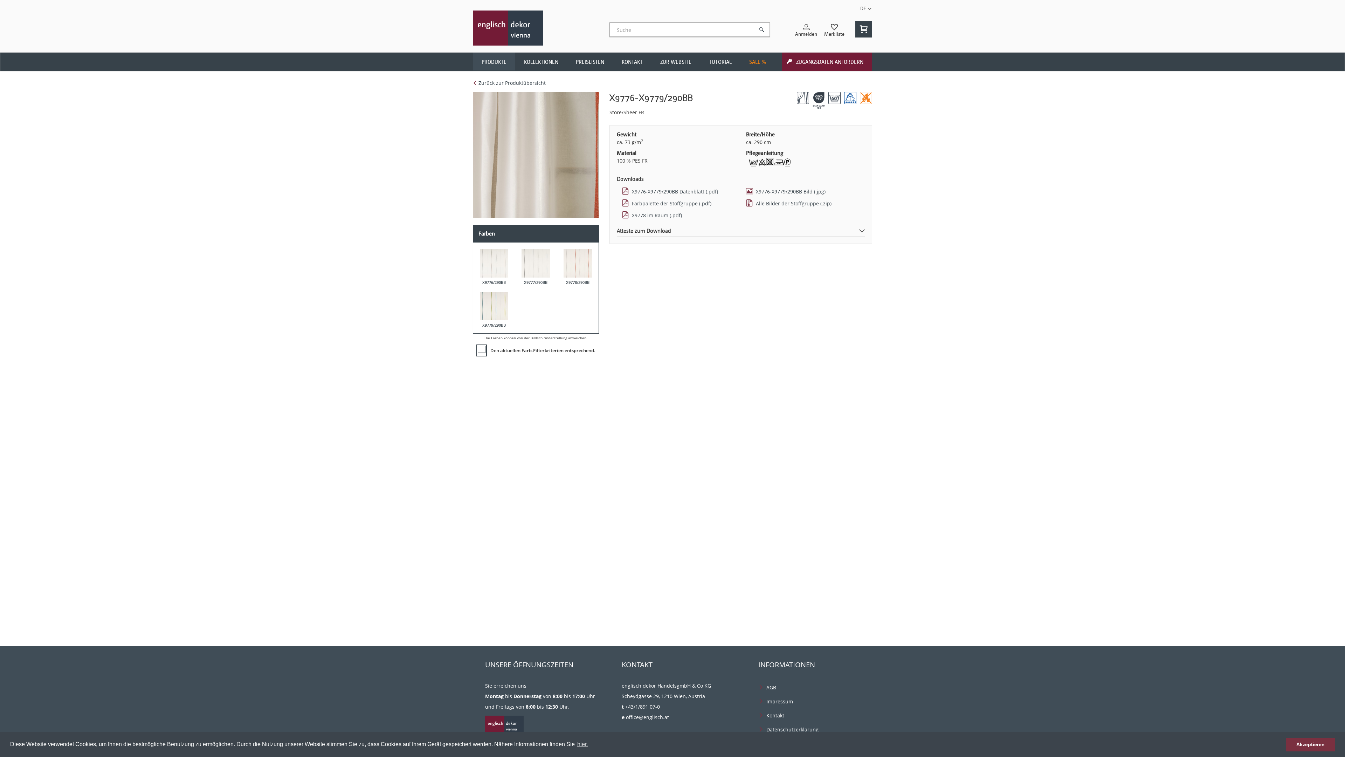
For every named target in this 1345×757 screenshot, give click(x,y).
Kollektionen (541, 62)
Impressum (779, 701)
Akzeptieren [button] (1310, 744)
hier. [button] (582, 744)
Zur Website (675, 62)
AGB (771, 687)
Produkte (494, 62)
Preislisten (590, 62)
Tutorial (720, 62)
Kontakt (632, 62)
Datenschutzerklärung (792, 729)
